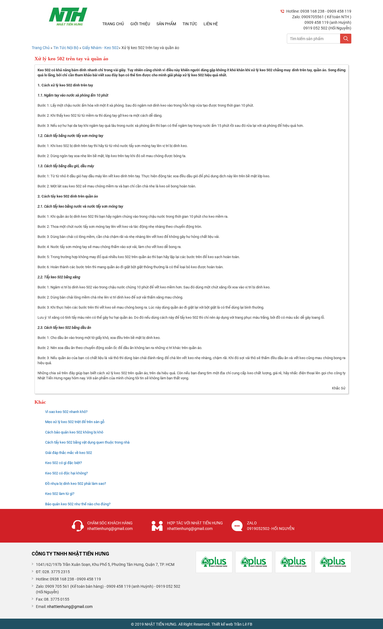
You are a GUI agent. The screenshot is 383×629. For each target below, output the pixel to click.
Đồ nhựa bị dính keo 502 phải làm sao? (75, 483)
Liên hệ (211, 24)
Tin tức (190, 24)
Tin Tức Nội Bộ (66, 47)
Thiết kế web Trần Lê (229, 624)
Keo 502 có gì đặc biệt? (63, 463)
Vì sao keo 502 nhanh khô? (66, 412)
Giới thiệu (140, 24)
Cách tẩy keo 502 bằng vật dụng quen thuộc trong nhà (87, 442)
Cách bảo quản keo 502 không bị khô (74, 432)
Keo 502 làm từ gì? (59, 494)
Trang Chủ (41, 47)
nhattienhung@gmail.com (70, 606)
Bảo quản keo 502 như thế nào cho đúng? (77, 504)
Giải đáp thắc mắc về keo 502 (68, 453)
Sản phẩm (166, 24)
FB (250, 624)
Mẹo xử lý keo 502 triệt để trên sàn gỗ (74, 422)
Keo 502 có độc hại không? (66, 473)
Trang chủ (113, 24)
